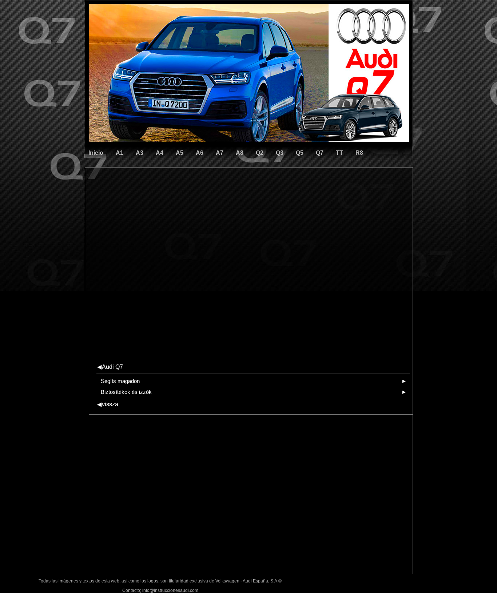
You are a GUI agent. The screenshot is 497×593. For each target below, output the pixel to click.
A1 (119, 153)
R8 (359, 153)
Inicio (95, 153)
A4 (159, 153)
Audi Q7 (110, 367)
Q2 (259, 153)
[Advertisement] (198, 198)
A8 (239, 153)
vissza (107, 404)
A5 (179, 153)
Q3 (279, 153)
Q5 (299, 153)
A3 (139, 153)
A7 (219, 153)
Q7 (319, 153)
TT (339, 153)
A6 (199, 153)
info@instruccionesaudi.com (170, 590)
